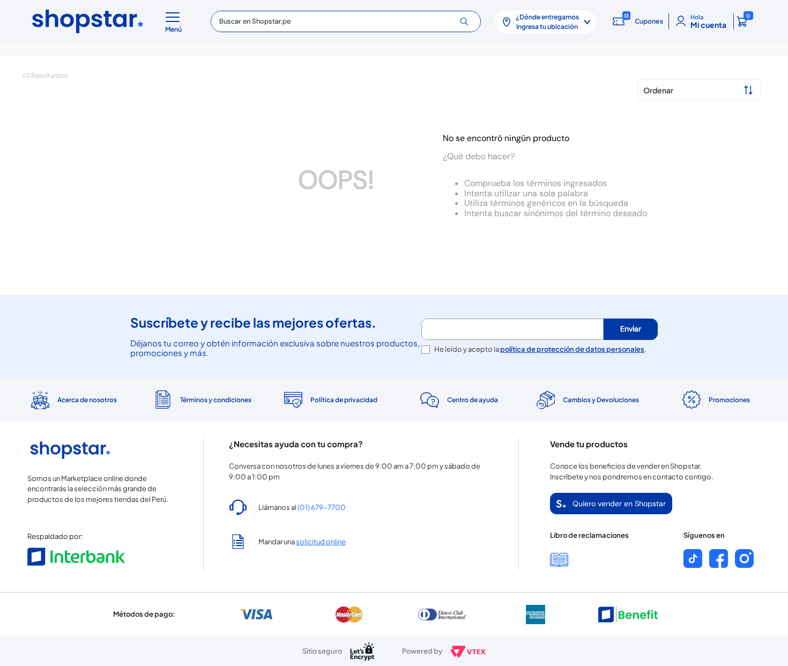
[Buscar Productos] (468, 21)
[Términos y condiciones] (201, 399)
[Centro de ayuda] (458, 400)
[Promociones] (715, 400)
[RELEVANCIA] (699, 90)
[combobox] (345, 21)
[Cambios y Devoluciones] (587, 400)
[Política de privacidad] (329, 400)
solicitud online (321, 541)
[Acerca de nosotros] (73, 400)
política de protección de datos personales (572, 349)
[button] (175, 21)
